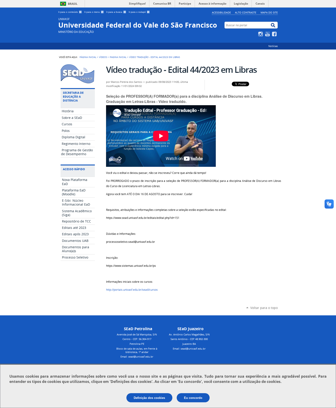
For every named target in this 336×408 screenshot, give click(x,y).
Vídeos (103, 57)
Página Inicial (88, 57)
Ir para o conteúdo (69, 12)
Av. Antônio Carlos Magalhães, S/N (189, 334)
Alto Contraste (245, 12)
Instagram (261, 34)
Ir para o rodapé (139, 12)
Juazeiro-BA (189, 343)
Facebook (275, 34)
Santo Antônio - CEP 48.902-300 (189, 339)
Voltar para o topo (264, 308)
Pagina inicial (118, 57)
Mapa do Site (269, 12)
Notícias (273, 46)
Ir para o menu (93, 12)
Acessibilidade (221, 12)
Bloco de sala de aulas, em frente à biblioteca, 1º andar (136, 350)
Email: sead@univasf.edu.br (136, 356)
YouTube (268, 34)
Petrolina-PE (137, 343)
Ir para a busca (115, 12)
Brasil (72, 4)
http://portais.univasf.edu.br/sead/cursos (132, 290)
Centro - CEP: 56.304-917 (137, 339)
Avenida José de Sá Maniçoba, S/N (137, 334)
